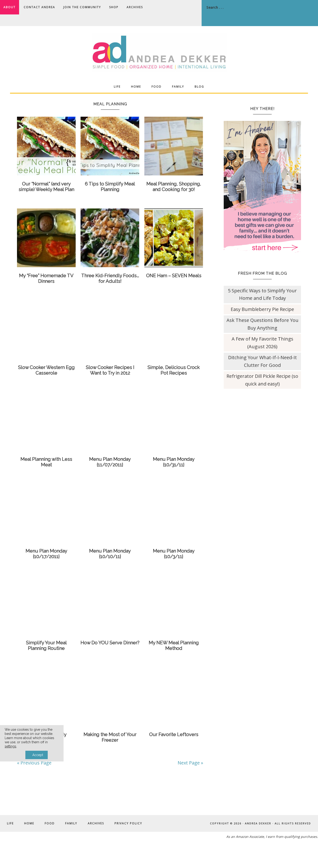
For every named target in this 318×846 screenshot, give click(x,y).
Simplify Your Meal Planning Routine (46, 645)
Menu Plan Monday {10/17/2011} (46, 553)
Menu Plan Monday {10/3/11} (174, 553)
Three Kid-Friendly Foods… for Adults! (110, 278)
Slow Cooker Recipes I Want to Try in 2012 (110, 370)
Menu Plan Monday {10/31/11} (174, 461)
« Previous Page (34, 763)
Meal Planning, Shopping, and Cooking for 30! (173, 186)
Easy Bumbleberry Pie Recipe (262, 309)
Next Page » (190, 763)
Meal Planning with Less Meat (46, 461)
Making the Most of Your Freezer (110, 737)
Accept (37, 755)
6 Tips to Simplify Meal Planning (110, 186)
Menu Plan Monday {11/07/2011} (110, 461)
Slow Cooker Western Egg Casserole (46, 370)
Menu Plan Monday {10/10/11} (110, 553)
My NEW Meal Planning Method (174, 645)
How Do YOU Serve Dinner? (110, 642)
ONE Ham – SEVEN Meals (173, 275)
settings (10, 746)
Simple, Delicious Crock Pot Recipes (174, 370)
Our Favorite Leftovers (173, 734)
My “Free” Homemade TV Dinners (46, 278)
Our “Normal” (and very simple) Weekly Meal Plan (46, 186)
